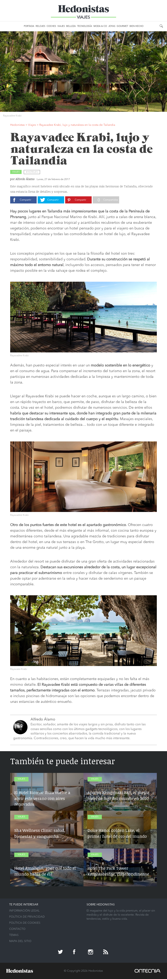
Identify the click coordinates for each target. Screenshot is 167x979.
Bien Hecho (136, 26)
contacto (17, 929)
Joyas (111, 26)
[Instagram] (91, 952)
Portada (29, 26)
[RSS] (106, 952)
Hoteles (33, 172)
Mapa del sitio (20, 941)
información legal (24, 910)
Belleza (71, 26)
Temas (14, 935)
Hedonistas (83, 10)
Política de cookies (24, 922)
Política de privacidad (27, 916)
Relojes (40, 26)
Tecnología (84, 26)
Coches (51, 26)
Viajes (61, 26)
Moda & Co (100, 26)
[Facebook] (76, 952)
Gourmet (122, 26)
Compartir (25, 200)
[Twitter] (61, 952)
